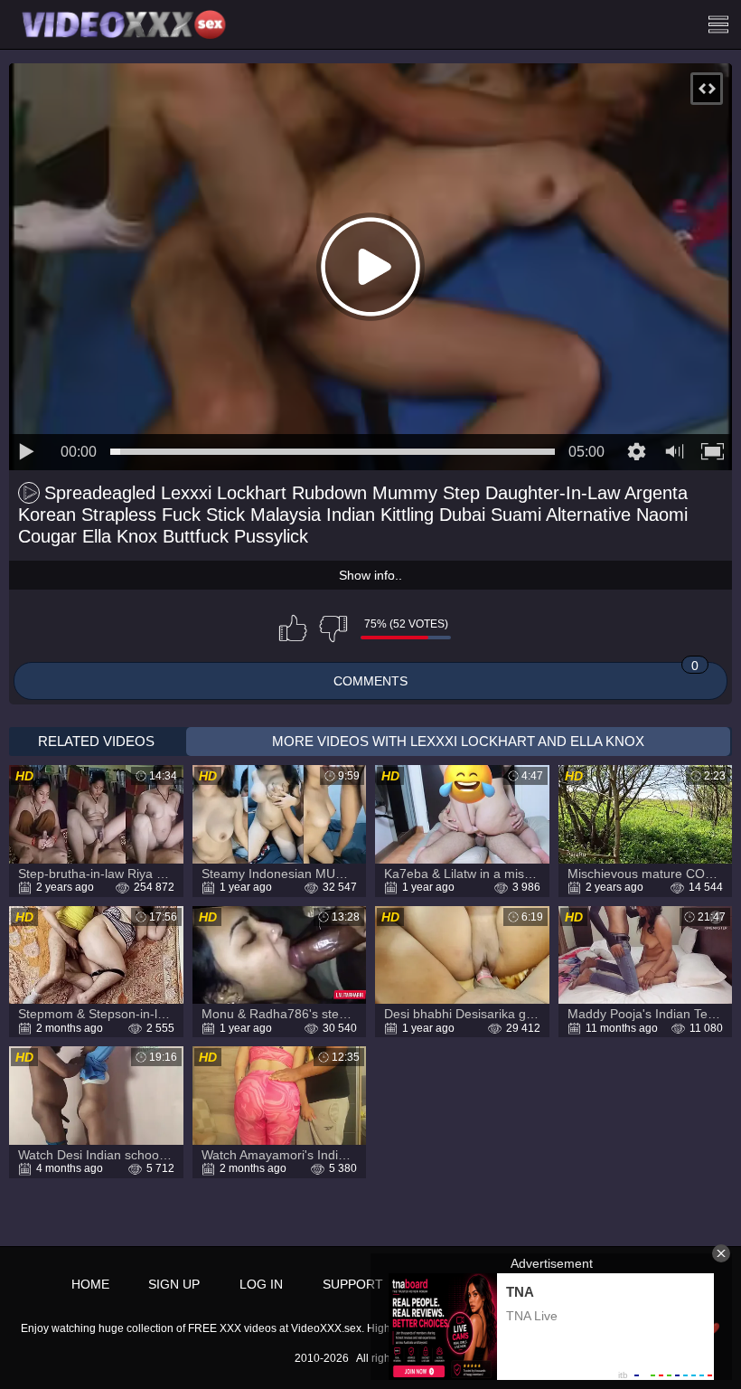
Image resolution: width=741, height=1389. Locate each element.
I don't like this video (333, 628)
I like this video (293, 628)
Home (90, 1284)
